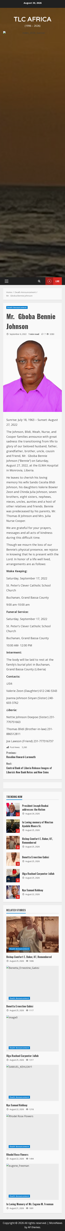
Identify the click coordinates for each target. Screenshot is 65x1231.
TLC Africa (32, 19)
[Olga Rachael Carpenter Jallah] (32, 819)
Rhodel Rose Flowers (17, 940)
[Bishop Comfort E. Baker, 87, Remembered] (32, 720)
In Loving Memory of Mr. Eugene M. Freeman (29, 989)
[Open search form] (39, 66)
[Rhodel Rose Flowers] (32, 917)
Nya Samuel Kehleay (13, 677)
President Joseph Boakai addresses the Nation (13, 595)
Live (57, 66)
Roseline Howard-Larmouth (20, 540)
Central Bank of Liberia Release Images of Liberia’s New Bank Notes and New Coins (29, 553)
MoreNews (55, 1008)
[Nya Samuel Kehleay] (32, 868)
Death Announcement (17, 93)
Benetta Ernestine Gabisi (13, 644)
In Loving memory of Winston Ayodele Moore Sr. (13, 611)
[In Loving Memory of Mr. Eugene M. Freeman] (32, 967)
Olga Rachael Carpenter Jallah (13, 661)
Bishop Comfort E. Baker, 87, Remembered (13, 628)
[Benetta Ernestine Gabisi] (32, 769)
